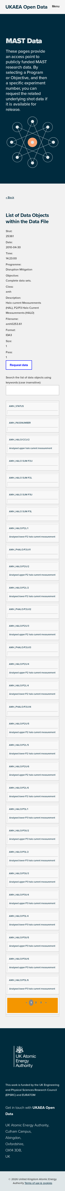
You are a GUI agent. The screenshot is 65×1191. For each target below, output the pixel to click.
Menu (56, 6)
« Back (10, 197)
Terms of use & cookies (38, 1183)
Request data (19, 365)
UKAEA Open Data (26, 7)
